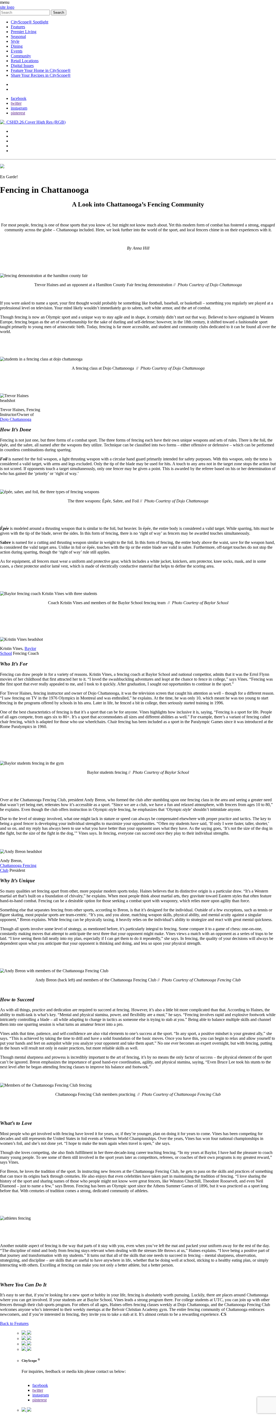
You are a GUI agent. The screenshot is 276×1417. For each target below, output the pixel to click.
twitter (16, 103)
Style (15, 41)
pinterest (18, 113)
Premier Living (23, 31)
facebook (18, 98)
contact (17, 84)
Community (21, 56)
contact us (30, 1380)
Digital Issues (22, 65)
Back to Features (14, 1323)
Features (18, 27)
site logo (7, 7)
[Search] (25, 12)
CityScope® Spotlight (29, 22)
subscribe (19, 89)
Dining (17, 46)
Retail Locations (25, 60)
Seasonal (18, 36)
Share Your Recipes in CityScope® (41, 75)
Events (16, 51)
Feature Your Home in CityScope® (41, 70)
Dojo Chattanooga (15, 419)
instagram (19, 108)
